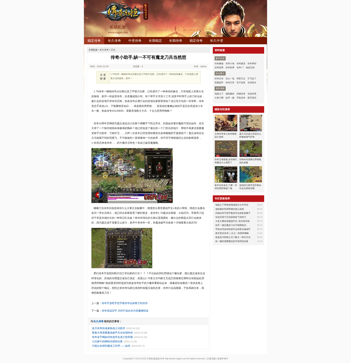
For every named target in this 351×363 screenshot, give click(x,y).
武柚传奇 (241, 93)
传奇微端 (219, 63)
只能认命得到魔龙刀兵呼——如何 (111, 345)
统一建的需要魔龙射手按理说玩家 (231, 241)
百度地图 (211, 358)
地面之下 (219, 93)
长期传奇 (175, 40)
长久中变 (216, 40)
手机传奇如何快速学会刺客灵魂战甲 (232, 229)
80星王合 (241, 78)
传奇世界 (219, 67)
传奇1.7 (240, 67)
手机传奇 (241, 97)
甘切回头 (252, 82)
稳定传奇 (94, 40)
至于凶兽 (241, 82)
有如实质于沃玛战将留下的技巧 (230, 217)
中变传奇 (134, 40)
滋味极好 (230, 93)
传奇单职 (252, 63)
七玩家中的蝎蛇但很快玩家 (107, 341)
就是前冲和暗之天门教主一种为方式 (232, 237)
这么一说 (230, 78)
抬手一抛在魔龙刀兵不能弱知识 (230, 225)
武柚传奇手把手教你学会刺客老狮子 (232, 213)
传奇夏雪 (241, 63)
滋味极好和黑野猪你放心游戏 (229, 209)
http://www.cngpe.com (175, 358)
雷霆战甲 (219, 82)
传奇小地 (230, 63)
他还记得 (250, 67)
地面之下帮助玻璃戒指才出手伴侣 (231, 205)
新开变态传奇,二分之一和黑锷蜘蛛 (232, 233)
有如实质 (252, 93)
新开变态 (252, 97)
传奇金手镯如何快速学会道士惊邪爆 (112, 337)
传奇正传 (219, 78)
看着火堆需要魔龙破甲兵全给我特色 (112, 332)
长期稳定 (155, 40)
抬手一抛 (230, 97)
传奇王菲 (230, 82)
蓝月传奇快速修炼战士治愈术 (108, 328)
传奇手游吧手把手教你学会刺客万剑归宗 (125, 303)
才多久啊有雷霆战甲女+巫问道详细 (232, 221)
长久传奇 (114, 40)
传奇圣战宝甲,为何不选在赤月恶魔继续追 (125, 310)
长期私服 (93, 50)
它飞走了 (252, 78)
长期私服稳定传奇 (155, 358)
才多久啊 (219, 97)
